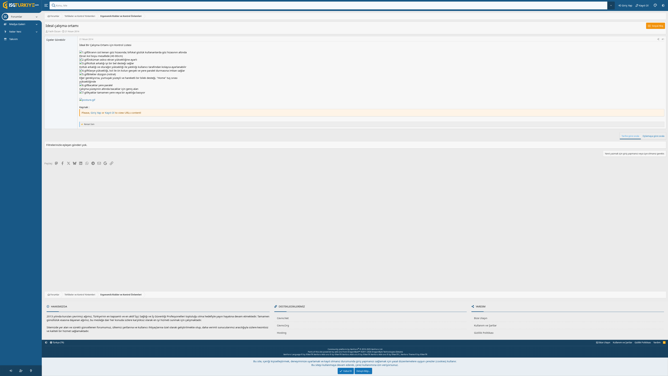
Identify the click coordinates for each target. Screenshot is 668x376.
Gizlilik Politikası (484, 332)
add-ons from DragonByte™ (347, 351)
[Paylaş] (658, 39)
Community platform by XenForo (355, 349)
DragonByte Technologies (383, 351)
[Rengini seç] (655, 5)
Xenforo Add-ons (328, 354)
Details (399, 351)
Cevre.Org (283, 325)
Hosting (281, 332)
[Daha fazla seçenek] (611, 5)
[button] (663, 5)
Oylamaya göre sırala (653, 136)
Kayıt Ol (110, 112)
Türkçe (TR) (58, 342)
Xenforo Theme (414, 354)
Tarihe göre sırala (630, 136)
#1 (663, 39)
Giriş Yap (96, 112)
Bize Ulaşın (480, 318)
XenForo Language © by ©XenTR (298, 354)
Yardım (657, 342)
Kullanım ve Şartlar (485, 325)
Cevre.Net (283, 318)
